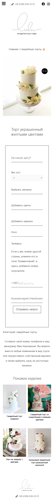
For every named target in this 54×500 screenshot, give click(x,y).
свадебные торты (26, 332)
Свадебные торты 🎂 (32, 49)
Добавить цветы (21, 205)
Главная (13, 49)
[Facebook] (43, 3)
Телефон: (16, 243)
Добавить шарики (22, 221)
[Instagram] (48, 3)
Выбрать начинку (21, 189)
